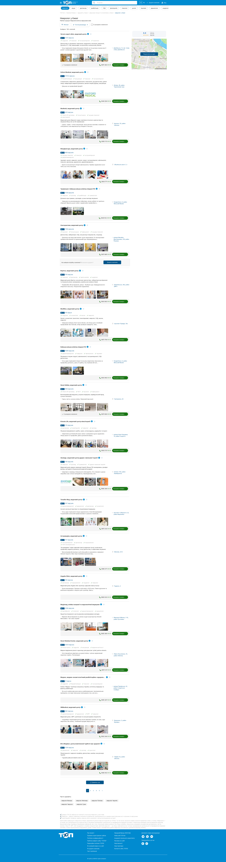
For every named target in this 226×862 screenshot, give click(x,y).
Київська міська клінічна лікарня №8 (73, 347)
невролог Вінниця (66, 800)
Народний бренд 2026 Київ (122, 833)
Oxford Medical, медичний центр (72, 72)
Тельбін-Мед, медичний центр (71, 499)
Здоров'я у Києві (83, 13)
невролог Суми (81, 804)
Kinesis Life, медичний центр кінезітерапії (75, 421)
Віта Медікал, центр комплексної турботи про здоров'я (80, 744)
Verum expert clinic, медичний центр (73, 34)
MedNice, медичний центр (69, 309)
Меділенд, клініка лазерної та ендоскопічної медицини (80, 604)
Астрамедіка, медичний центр (71, 536)
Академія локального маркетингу (124, 838)
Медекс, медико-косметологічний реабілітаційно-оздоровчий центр (85, 677)
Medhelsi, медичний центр (69, 108)
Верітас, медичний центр (69, 271)
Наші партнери (118, 846)
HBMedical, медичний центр (70, 707)
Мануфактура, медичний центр (71, 149)
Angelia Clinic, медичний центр (71, 576)
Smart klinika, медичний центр (71, 385)
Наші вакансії (118, 843)
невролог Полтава (97, 800)
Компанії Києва (71, 13)
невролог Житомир (82, 800)
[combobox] (80, 25)
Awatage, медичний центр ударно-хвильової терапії (79, 458)
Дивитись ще (96, 782)
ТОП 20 (62, 13)
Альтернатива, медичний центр (71, 225)
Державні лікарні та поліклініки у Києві (101, 13)
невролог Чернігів (112, 800)
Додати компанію (112, 262)
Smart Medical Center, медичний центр (74, 641)
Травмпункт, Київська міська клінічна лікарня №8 (77, 189)
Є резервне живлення (100, 24)
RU (144, 2)
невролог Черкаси (67, 804)
